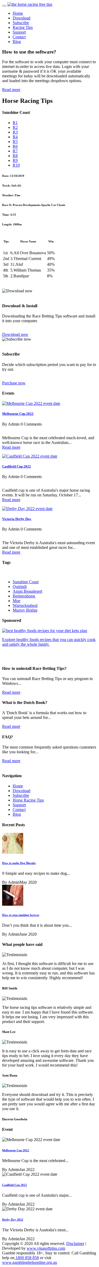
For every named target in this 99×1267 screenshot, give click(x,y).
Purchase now (14, 383)
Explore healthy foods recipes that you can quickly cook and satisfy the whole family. (49, 641)
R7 (15, 151)
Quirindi (20, 586)
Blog (17, 41)
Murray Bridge (25, 610)
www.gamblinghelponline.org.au (29, 1262)
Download (21, 18)
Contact (19, 37)
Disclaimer (75, 1243)
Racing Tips (23, 27)
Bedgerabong (24, 596)
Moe (16, 600)
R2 (15, 127)
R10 (16, 165)
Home (18, 13)
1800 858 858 (27, 1257)
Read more (11, 89)
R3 (15, 132)
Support (19, 32)
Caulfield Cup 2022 (16, 466)
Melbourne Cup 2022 (18, 414)
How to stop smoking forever (20, 914)
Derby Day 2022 (12, 1219)
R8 (15, 155)
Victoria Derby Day (16, 519)
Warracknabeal (25, 605)
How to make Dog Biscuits (19, 863)
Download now (15, 334)
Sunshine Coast (26, 582)
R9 (15, 160)
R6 (15, 146)
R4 (15, 137)
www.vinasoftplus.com (46, 1248)
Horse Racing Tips (28, 800)
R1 (15, 122)
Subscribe (21, 22)
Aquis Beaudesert (27, 591)
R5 (15, 141)
